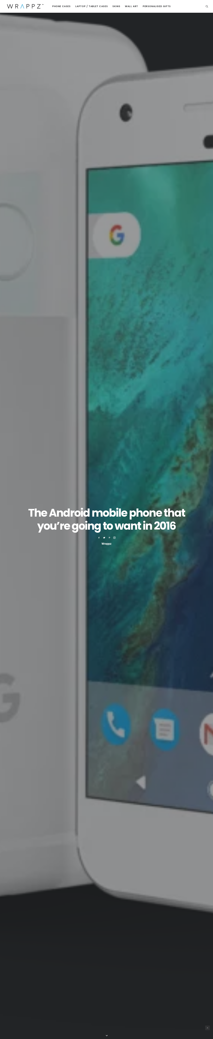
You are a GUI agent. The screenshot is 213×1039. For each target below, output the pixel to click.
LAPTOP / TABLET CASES (91, 6)
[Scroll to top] (207, 1027)
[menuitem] (61, 6)
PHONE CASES (61, 6)
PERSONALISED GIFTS (157, 6)
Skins (116, 6)
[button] (207, 6)
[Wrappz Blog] (24, 6)
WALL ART (131, 6)
